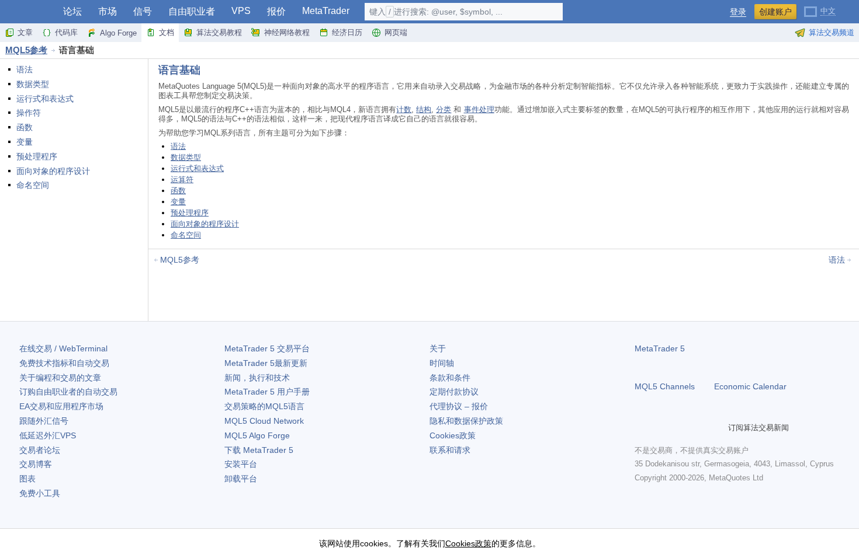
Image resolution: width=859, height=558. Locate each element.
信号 (142, 11)
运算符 (182, 179)
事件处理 (479, 109)
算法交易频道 (831, 32)
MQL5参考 (26, 50)
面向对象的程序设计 (53, 171)
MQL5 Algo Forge (257, 435)
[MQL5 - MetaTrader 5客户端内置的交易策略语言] (28, 12)
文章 (25, 32)
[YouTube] (698, 428)
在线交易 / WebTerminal (63, 348)
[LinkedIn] (716, 428)
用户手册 (267, 391)
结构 (423, 109)
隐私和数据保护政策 (466, 421)
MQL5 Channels (665, 386)
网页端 (396, 32)
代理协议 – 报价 (459, 406)
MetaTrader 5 (660, 348)
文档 (166, 32)
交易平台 (267, 348)
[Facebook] (642, 428)
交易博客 (35, 464)
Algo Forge (118, 33)
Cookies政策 (453, 435)
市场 (107, 11)
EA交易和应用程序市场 (61, 406)
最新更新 (265, 363)
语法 (24, 69)
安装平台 (240, 464)
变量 (24, 142)
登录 (738, 12)
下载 (258, 450)
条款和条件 (450, 377)
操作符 (28, 112)
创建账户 (775, 11)
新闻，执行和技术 (257, 377)
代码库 (66, 32)
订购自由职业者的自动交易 (68, 391)
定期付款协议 (454, 391)
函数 (24, 127)
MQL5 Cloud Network (264, 421)
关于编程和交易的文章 (60, 377)
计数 (403, 109)
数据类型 (32, 84)
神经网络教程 (287, 32)
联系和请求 (450, 450)
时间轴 (442, 363)
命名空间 (32, 185)
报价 (276, 11)
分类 (443, 109)
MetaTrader (325, 11)
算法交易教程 (219, 32)
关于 (438, 348)
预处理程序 (36, 156)
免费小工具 (39, 493)
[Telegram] (660, 428)
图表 (27, 478)
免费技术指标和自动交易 (64, 363)
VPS (241, 11)
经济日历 (347, 32)
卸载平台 (240, 478)
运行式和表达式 (45, 98)
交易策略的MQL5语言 (264, 406)
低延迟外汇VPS (47, 435)
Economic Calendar (750, 386)
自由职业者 (191, 11)
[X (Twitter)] (679, 428)
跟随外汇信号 (43, 421)
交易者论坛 (39, 450)
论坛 (72, 11)
